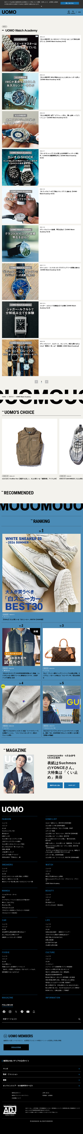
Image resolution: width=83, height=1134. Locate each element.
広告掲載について (16, 1098)
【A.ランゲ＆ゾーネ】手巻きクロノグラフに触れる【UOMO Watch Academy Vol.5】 (58, 192)
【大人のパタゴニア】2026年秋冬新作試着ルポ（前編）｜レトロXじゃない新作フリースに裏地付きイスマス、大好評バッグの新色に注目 (21, 675)
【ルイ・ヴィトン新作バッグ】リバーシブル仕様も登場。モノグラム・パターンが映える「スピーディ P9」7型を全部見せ (61, 675)
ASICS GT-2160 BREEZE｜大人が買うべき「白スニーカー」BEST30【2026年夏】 (27, 478)
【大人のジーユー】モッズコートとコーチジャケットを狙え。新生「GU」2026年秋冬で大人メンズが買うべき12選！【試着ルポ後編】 (61, 733)
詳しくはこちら (70, 3)
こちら (56, 1112)
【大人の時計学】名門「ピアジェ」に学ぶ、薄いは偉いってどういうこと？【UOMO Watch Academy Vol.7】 (60, 116)
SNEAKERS (5, 614)
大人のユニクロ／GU (49, 728)
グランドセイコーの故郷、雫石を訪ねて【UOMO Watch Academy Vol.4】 (57, 231)
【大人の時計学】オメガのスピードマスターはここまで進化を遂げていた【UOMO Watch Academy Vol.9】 (60, 40)
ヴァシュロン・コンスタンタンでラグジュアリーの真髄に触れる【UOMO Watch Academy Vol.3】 (60, 269)
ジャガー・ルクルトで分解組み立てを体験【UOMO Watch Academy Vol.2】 (58, 307)
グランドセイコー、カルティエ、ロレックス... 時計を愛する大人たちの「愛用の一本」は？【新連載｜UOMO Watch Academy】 (60, 345)
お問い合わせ (46, 1092)
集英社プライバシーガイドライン (20, 1095)
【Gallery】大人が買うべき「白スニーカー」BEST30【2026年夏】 (23, 619)
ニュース (46, 670)
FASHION (62, 476)
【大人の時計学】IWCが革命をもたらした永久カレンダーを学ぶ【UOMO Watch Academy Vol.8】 (59, 78)
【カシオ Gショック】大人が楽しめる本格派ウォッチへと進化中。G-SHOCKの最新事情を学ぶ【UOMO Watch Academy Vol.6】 (59, 156)
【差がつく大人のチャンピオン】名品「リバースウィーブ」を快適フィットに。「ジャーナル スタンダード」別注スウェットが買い (20, 733)
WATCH (4, 26)
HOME (4, 397)
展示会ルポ (7, 670)
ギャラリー (7, 617)
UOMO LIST (5, 476)
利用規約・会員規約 (48, 1095)
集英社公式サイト (16, 1092)
